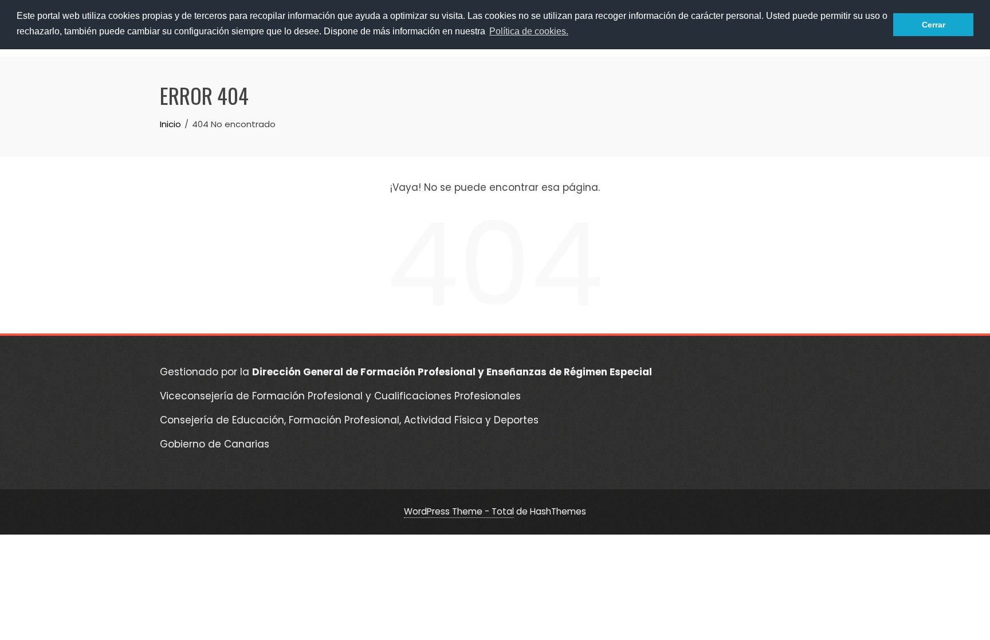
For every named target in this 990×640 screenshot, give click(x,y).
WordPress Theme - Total (459, 511)
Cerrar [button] (933, 24)
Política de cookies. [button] (528, 31)
